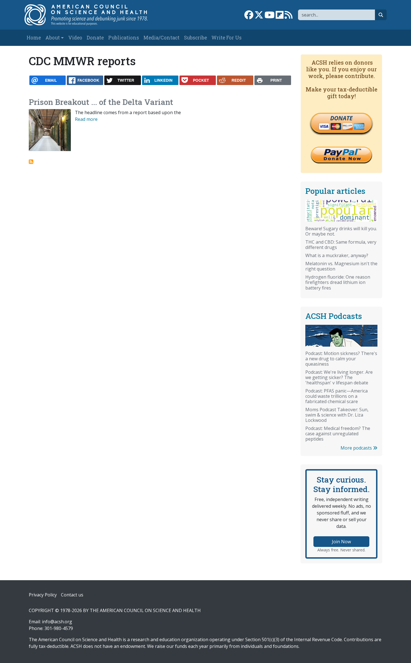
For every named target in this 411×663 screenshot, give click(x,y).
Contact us (72, 595)
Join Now (341, 542)
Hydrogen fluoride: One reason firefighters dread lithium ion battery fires (337, 282)
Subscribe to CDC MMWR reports (31, 161)
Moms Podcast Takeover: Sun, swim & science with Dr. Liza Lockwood (337, 414)
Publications (123, 37)
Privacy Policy (43, 595)
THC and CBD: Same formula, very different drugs (340, 244)
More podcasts (357, 448)
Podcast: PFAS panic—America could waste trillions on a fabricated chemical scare (336, 396)
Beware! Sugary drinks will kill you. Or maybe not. (341, 231)
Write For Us (226, 37)
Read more (86, 119)
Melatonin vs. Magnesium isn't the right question (341, 266)
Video (75, 37)
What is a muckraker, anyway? (336, 255)
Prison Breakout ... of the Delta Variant (101, 102)
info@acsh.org (57, 622)
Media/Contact (161, 37)
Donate (95, 37)
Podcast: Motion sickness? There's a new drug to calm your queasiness (341, 358)
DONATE (341, 118)
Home (34, 37)
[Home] (91, 15)
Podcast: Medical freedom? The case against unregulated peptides (337, 433)
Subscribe (195, 37)
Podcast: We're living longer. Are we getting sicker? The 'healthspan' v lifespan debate (339, 377)
